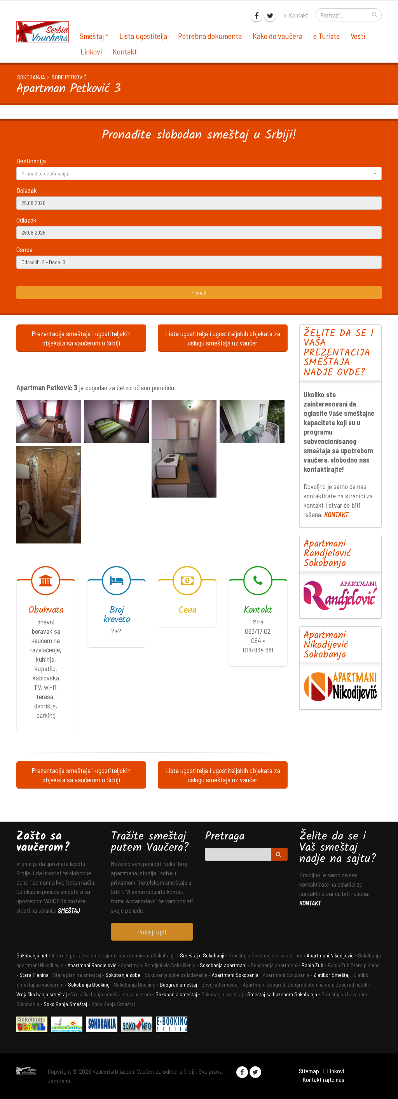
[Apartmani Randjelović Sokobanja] (341, 595)
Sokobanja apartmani (223, 965)
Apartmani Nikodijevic (330, 955)
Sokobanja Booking (89, 984)
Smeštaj (92, 35)
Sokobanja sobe (122, 974)
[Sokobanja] (103, 1025)
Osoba (24, 249)
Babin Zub (312, 965)
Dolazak (26, 190)
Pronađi (199, 292)
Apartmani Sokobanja (235, 974)
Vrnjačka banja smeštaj (41, 994)
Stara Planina (34, 974)
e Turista (326, 35)
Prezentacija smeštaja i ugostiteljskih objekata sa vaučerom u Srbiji (81, 338)
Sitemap (309, 1070)
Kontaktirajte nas (323, 1079)
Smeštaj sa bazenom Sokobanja (282, 994)
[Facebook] (256, 15)
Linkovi (91, 51)
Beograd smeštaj (178, 984)
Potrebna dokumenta (210, 35)
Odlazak (26, 220)
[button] (199, 173)
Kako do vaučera (277, 35)
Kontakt (298, 15)
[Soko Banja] (33, 1025)
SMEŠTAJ (69, 910)
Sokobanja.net (31, 955)
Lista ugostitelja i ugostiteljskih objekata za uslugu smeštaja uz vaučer (222, 338)
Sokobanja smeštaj (176, 994)
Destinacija (31, 160)
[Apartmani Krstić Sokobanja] (68, 1025)
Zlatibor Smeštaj (331, 974)
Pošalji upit (152, 931)
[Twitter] (270, 15)
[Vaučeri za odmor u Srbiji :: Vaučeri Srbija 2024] (45, 30)
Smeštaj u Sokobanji (202, 955)
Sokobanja (31, 77)
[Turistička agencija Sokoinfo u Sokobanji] (138, 1025)
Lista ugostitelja (143, 35)
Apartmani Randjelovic (92, 965)
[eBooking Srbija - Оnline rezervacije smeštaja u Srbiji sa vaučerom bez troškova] (173, 1025)
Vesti (358, 35)
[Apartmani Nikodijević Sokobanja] (341, 686)
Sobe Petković (69, 77)
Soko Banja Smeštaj (65, 1004)
